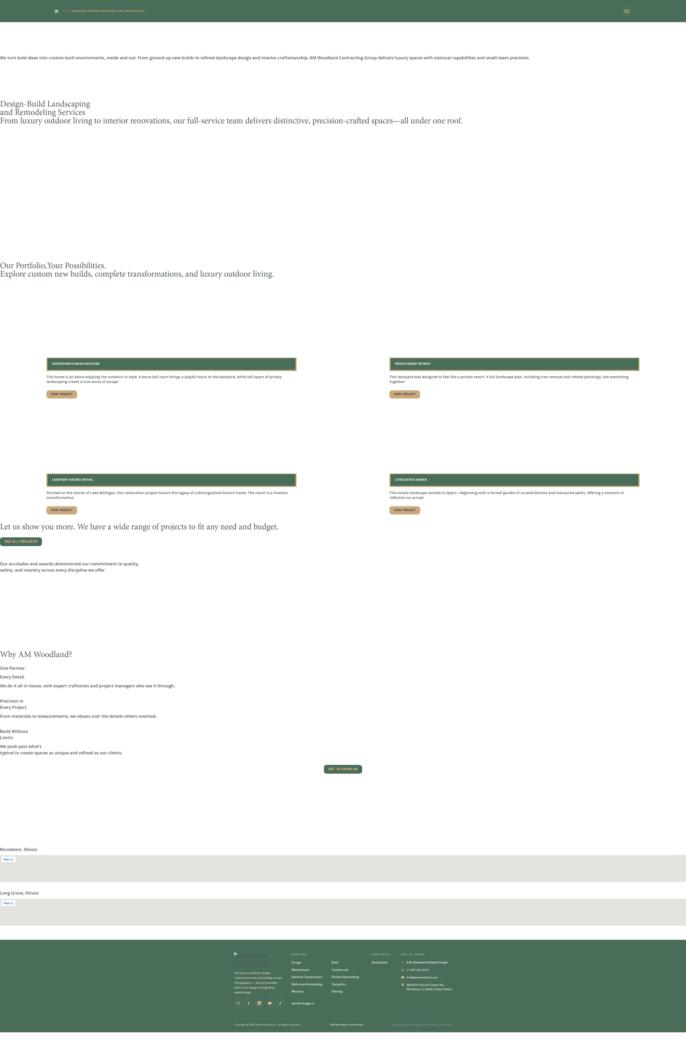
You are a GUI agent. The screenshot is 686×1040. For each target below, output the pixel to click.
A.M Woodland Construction (346, 1024)
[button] (627, 11)
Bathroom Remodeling (307, 984)
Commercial (340, 970)
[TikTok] (280, 1003)
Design (296, 962)
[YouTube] (270, 1003)
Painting (337, 991)
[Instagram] (238, 1003)
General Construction (307, 977)
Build (335, 962)
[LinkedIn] (259, 1003)
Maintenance (301, 970)
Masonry (298, 991)
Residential (379, 962)
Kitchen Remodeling (345, 977)
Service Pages (303, 1003)
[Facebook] (249, 1003)
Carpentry (339, 984)
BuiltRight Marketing (439, 1024)
